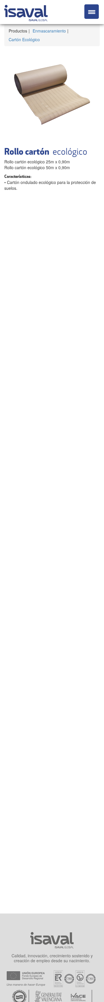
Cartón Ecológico (24, 39)
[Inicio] (26, 12)
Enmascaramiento (49, 31)
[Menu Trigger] (91, 11)
